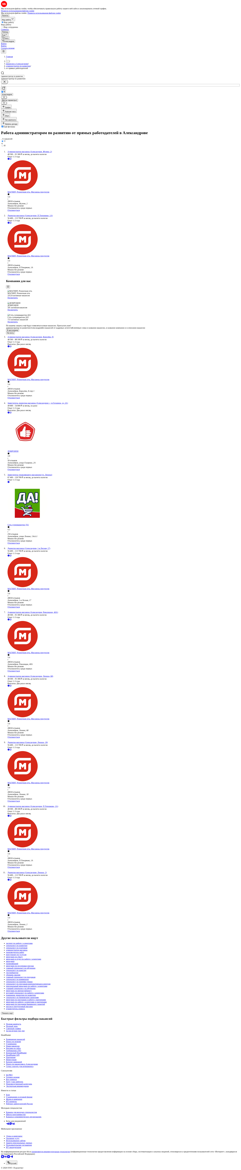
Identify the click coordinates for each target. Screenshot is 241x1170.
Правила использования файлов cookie (44, 13)
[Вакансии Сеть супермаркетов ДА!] (123, 503)
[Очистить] (4, 82)
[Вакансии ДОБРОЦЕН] (123, 432)
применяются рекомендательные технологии (51, 1152)
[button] (4, 44)
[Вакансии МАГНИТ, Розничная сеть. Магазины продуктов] (123, 175)
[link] (5, 37)
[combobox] (12, 76)
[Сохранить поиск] (3, 88)
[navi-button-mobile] (3, 51)
